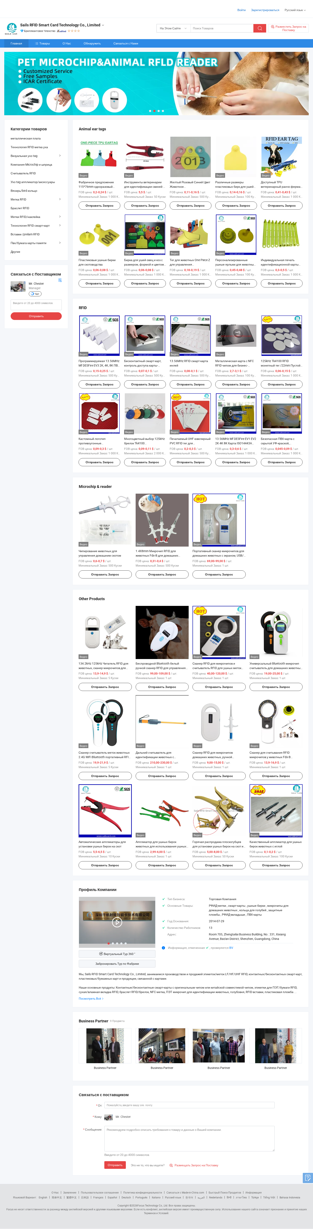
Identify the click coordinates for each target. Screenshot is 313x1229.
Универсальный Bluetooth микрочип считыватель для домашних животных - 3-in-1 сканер (276, 667)
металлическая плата (26, 138)
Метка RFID (18, 199)
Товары (44, 43)
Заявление (69, 1192)
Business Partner (105, 1068)
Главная (16, 43)
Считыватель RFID (23, 173)
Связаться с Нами (125, 43)
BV (231, 948)
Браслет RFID (20, 208)
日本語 (85, 1197)
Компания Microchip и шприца (31, 164)
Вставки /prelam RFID (25, 234)
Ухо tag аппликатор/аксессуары (33, 182)
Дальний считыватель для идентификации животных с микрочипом (155, 756)
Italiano (156, 1197)
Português (141, 1197)
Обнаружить (92, 43)
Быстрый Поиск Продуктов (225, 1192)
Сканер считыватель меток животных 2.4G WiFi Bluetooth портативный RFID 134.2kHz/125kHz (105, 756)
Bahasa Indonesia (290, 1197)
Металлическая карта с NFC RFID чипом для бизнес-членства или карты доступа (234, 365)
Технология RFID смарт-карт (30, 225)
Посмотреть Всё (90, 998)
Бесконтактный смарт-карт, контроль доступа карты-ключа (142, 365)
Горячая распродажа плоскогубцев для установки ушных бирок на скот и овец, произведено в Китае (217, 846)
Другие (15, 252)
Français (98, 1197)
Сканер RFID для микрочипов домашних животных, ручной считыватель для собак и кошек (213, 756)
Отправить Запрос (99, 205)
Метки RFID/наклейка (25, 217)
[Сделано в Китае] (31, 8)
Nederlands (215, 1197)
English (43, 1197)
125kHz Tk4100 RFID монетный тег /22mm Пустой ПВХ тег (280, 365)
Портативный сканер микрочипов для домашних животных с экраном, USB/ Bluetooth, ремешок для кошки (218, 555)
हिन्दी (229, 1197)
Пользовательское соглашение (100, 1192)
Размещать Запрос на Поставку (193, 1165)
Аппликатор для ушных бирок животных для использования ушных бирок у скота (161, 846)
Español (112, 1197)
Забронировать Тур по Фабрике (117, 964)
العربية (201, 1197)
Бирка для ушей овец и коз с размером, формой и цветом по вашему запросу (144, 264)
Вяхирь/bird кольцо (24, 191)
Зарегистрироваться (265, 10)
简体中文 (57, 1197)
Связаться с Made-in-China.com (185, 1192)
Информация (254, 1192)
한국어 (189, 1197)
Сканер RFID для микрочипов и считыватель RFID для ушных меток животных (216, 667)
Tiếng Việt (269, 1197)
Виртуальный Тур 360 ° (119, 954)
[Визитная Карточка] (60, 280)
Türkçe (255, 1197)
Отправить (115, 1165)
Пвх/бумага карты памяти (28, 243)
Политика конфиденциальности (142, 1192)
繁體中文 (71, 1197)
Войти (241, 10)
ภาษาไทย (241, 1197)
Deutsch (126, 1197)
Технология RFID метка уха (29, 147)
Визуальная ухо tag (24, 156)
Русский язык (173, 1197)
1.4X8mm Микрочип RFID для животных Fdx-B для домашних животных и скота (157, 555)
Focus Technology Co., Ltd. (152, 1205)
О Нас (67, 43)
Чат (37, 294)
